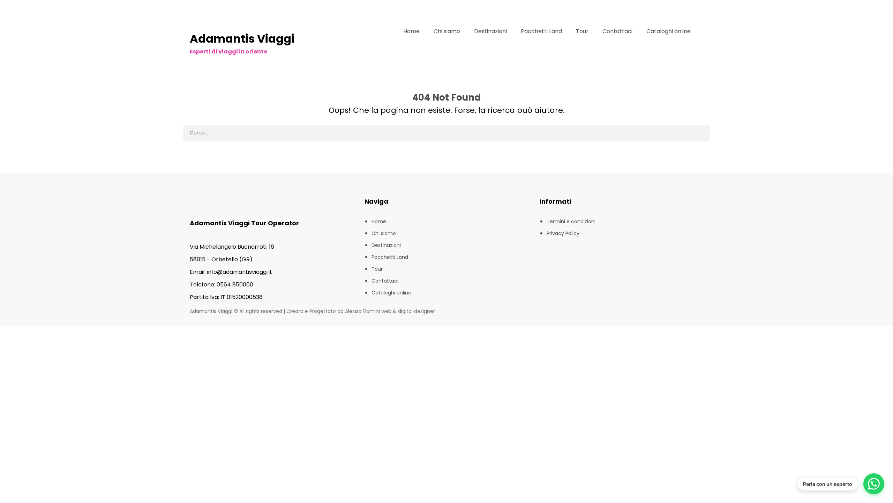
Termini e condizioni (571, 221)
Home (411, 31)
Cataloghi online (668, 31)
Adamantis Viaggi (242, 38)
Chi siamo (447, 31)
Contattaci (617, 31)
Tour (582, 31)
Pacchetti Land (541, 31)
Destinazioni (490, 31)
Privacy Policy (563, 233)
